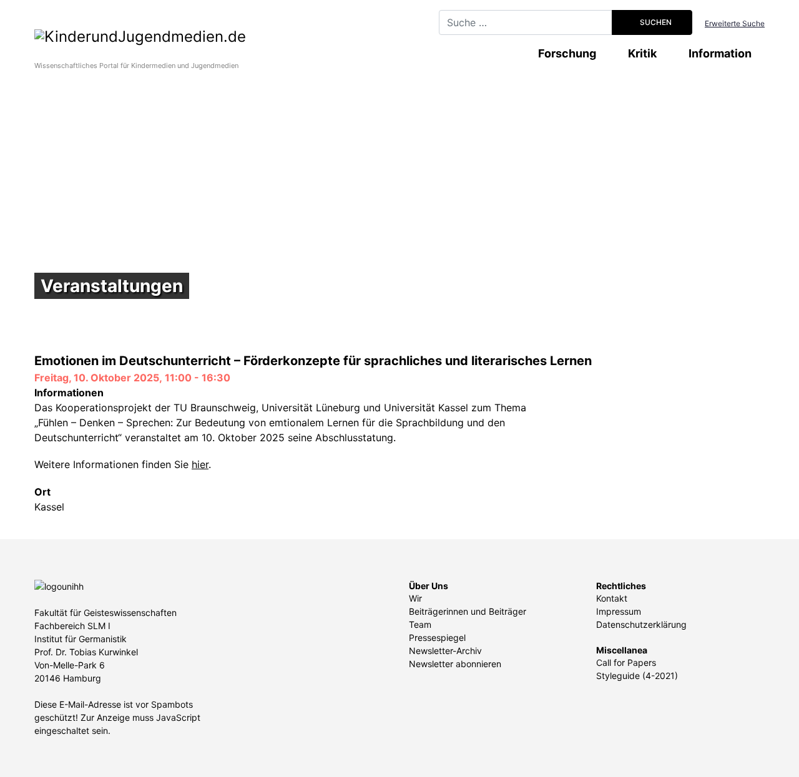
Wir (415, 598)
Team (420, 624)
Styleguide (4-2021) (637, 675)
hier (200, 464)
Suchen (655, 22)
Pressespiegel (437, 637)
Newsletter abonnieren (455, 663)
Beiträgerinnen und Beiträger (467, 611)
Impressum (618, 611)
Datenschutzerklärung (641, 624)
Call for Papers (626, 662)
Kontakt (611, 598)
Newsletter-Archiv (445, 650)
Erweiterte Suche (735, 23)
